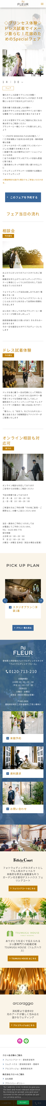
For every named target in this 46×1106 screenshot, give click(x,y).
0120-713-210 (23, 671)
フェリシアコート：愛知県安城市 (20, 1060)
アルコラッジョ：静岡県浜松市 (19, 1069)
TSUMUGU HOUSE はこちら (24, 958)
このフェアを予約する (24, 197)
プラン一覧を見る (24, 628)
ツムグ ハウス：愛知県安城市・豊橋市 (22, 1064)
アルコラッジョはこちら (23, 1025)
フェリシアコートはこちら (24, 888)
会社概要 (9, 1079)
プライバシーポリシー (15, 1083)
